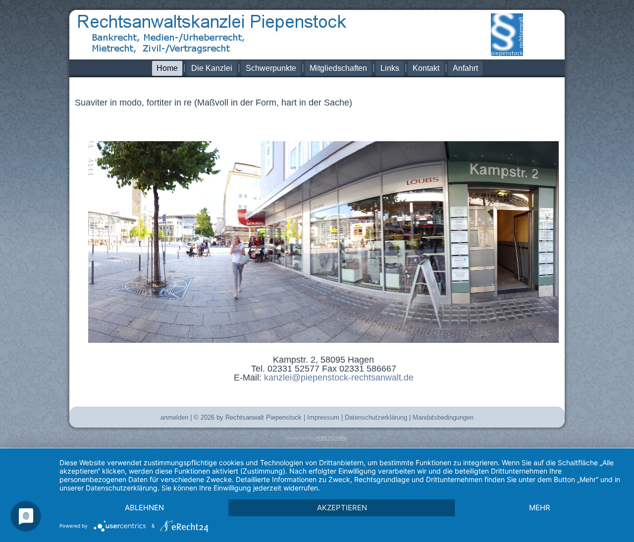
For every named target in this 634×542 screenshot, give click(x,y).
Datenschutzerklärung (376, 417)
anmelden (174, 417)
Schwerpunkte (271, 68)
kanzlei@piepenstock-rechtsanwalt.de (339, 377)
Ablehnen (144, 507)
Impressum (323, 417)
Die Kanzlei (211, 68)
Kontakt (426, 68)
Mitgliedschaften (338, 68)
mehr (539, 507)
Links (389, 68)
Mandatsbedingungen (443, 417)
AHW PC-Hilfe (331, 437)
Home (167, 68)
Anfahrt (465, 68)
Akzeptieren (342, 507)
